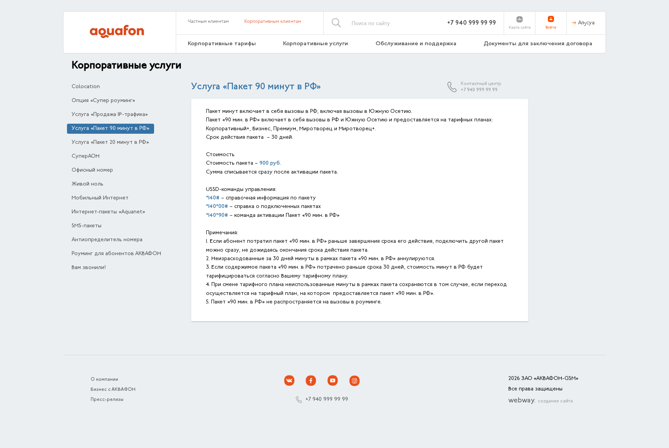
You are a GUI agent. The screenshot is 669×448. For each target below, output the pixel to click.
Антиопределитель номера (107, 240)
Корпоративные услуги (315, 44)
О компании (104, 379)
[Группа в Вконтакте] (289, 381)
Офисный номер (92, 170)
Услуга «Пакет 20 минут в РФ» (110, 142)
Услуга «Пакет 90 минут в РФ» (110, 128)
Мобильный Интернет (100, 198)
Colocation (86, 87)
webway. (540, 400)
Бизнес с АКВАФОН (113, 389)
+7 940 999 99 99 (471, 23)
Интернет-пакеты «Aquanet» (108, 212)
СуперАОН (85, 156)
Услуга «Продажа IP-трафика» (110, 115)
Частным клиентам (208, 21)
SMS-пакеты (86, 226)
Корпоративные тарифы (222, 44)
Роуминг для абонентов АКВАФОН (116, 254)
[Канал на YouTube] (333, 381)
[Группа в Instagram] (354, 381)
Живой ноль (87, 184)
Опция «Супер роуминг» (103, 101)
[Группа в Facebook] (311, 381)
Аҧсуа (586, 23)
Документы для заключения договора (539, 44)
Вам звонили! (89, 268)
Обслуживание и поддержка (416, 44)
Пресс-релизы (107, 399)
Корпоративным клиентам (272, 21)
